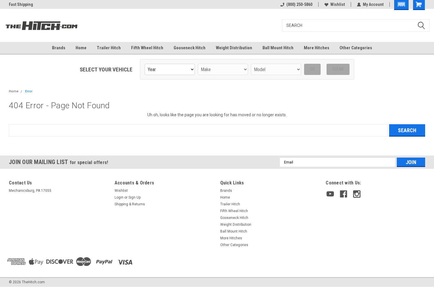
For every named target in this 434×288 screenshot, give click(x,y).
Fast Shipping (21, 4)
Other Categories (356, 47)
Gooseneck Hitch (189, 47)
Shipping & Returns (130, 204)
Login (119, 197)
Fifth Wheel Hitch (147, 47)
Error (28, 91)
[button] (401, 5)
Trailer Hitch (109, 47)
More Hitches (316, 47)
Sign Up (134, 197)
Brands (58, 47)
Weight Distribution (234, 47)
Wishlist (337, 4)
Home (81, 47)
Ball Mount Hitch (277, 47)
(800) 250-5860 (299, 4)
